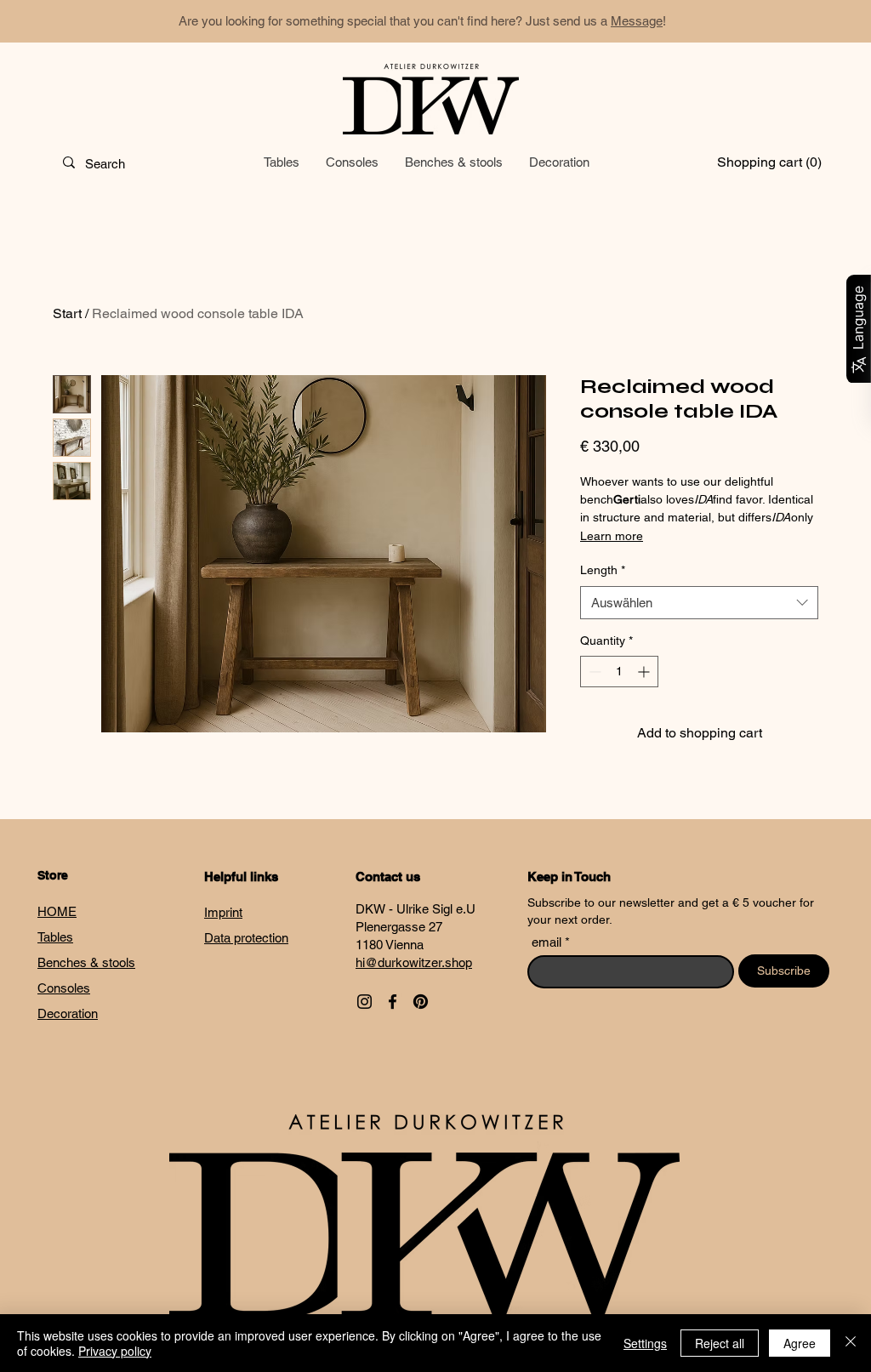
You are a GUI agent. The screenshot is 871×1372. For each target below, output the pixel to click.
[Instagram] (364, 1001)
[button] (762, 162)
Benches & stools (86, 962)
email (548, 942)
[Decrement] (593, 671)
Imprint (223, 912)
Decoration (67, 1013)
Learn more (611, 536)
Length (602, 570)
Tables (55, 937)
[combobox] (699, 602)
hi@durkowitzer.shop (414, 962)
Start (67, 313)
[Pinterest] (420, 1001)
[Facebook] (392, 1001)
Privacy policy (114, 1350)
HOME (57, 911)
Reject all (719, 1343)
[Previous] (89, 21)
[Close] (850, 1343)
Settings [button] (645, 1343)
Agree (799, 1343)
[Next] (781, 21)
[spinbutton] (619, 671)
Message (637, 21)
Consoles (63, 988)
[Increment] (645, 671)
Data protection (246, 938)
